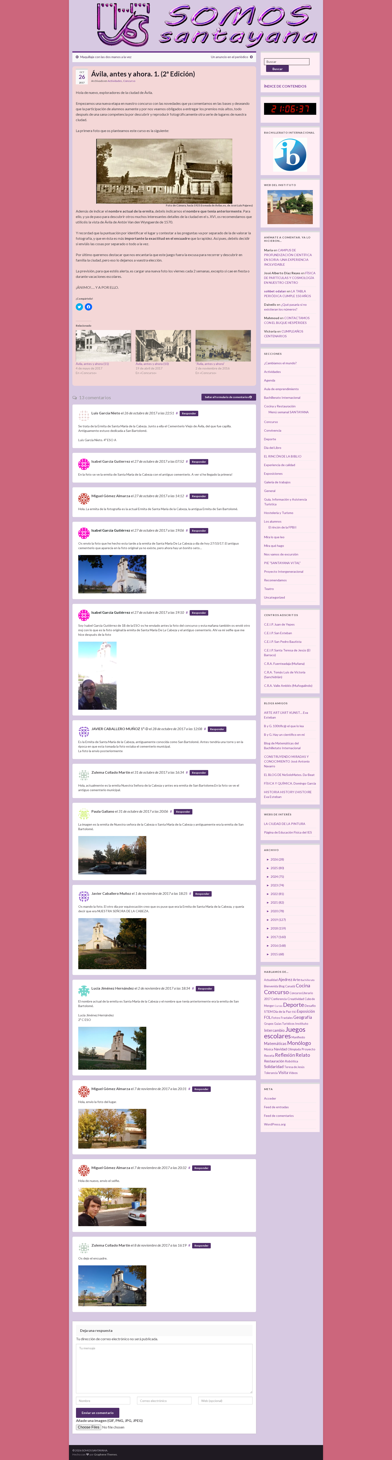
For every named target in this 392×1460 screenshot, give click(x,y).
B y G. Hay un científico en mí (284, 734)
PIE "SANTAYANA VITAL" (282, 563)
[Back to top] (381, 1449)
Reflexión (285, 1055)
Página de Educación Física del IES (288, 832)
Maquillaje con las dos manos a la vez (105, 57)
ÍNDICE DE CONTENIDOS (285, 86)
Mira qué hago (274, 546)
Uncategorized (274, 597)
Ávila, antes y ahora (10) (152, 364)
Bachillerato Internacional (282, 397)
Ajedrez (285, 979)
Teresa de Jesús (294, 1067)
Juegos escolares (284, 1032)
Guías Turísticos (284, 1023)
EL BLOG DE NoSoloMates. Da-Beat (289, 775)
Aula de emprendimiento (281, 389)
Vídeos (293, 1073)
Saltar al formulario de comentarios (227, 397)
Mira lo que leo (274, 537)
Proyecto (308, 1049)
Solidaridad (274, 1066)
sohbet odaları (275, 291)
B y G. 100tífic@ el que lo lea (284, 726)
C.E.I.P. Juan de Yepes (279, 624)
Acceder (270, 1098)
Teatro (269, 589)
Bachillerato (307, 979)
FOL (267, 1017)
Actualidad (271, 980)
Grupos (268, 1023)
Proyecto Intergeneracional (283, 571)
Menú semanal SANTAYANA (289, 412)
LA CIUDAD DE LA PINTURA (284, 824)
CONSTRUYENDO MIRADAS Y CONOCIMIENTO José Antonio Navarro (287, 761)
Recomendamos (275, 580)
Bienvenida (271, 986)
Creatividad (295, 999)
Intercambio (274, 1030)
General (269, 491)
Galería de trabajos (277, 482)
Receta (269, 1055)
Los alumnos (273, 521)
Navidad (280, 1049)
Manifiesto (298, 1037)
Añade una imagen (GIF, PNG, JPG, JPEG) (109, 1420)
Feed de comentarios (279, 1116)
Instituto (301, 1023)
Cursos (278, 1005)
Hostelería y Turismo (278, 513)
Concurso (129, 81)
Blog (281, 986)
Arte (296, 980)
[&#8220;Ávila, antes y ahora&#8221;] (223, 346)
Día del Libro (272, 448)
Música (268, 1049)
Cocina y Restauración (280, 406)
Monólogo (299, 1043)
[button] (164, 171)
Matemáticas (275, 1043)
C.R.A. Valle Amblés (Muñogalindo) (288, 685)
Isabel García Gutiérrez (110, 530)
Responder (189, 413)
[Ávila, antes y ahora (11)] (103, 346)
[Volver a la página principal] (204, 24)
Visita (283, 1072)
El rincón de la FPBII (282, 527)
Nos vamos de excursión (281, 554)
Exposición (306, 1011)
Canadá (290, 986)
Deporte (270, 439)
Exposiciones (273, 473)
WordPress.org (275, 1124)
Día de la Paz (282, 1011)
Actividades (115, 81)
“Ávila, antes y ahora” (210, 364)
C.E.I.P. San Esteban (278, 633)
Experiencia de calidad (279, 465)
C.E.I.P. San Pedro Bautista (282, 641)
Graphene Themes (105, 1454)
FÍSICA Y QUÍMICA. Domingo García (290, 783)
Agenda (269, 380)
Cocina (303, 985)
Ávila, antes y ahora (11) (92, 364)
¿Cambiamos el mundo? (280, 363)
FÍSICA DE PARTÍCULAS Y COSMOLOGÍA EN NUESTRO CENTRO (290, 277)
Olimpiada (294, 1049)
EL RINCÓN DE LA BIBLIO (282, 456)
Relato (303, 1055)
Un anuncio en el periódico (229, 57)
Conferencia (279, 999)
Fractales (287, 1018)
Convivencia (272, 430)
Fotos (276, 1018)
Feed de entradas (276, 1107)
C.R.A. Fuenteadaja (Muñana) (284, 663)
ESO (294, 1011)
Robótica (291, 1061)
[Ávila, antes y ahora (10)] (163, 346)
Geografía (302, 1017)
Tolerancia (271, 1073)
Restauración (274, 1061)
